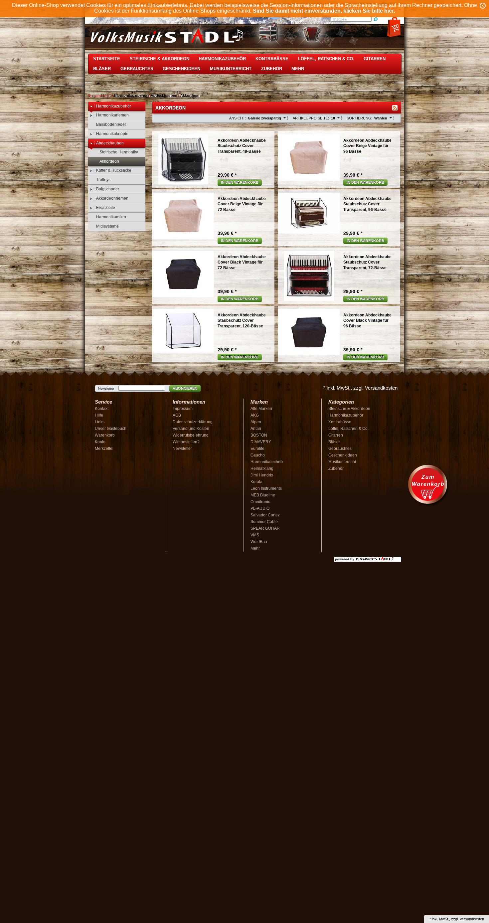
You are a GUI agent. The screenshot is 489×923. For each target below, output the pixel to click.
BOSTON (258, 435)
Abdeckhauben (164, 95)
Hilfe (99, 415)
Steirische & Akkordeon (159, 58)
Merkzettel (104, 448)
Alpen (255, 422)
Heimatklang (261, 468)
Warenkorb (105, 435)
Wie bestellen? (186, 442)
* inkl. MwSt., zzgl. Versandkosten (360, 388)
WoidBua (258, 541)
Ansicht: (237, 118)
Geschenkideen (181, 68)
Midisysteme (107, 226)
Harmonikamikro (111, 217)
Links (99, 422)
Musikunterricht (230, 68)
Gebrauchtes (136, 68)
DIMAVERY (260, 442)
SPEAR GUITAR (265, 528)
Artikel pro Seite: (311, 118)
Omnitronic (260, 501)
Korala (256, 481)
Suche (340, 19)
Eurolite (257, 448)
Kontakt (101, 408)
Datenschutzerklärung (193, 422)
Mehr (297, 68)
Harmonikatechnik (266, 462)
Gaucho (257, 455)
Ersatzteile (105, 207)
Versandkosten (472, 919)
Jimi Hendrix (261, 475)
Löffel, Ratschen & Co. (326, 58)
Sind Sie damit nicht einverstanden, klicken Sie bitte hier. (324, 11)
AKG (254, 415)
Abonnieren (185, 388)
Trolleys (103, 179)
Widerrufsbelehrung (191, 435)
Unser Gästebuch (110, 428)
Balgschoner (107, 189)
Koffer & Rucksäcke (113, 170)
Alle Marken (261, 408)
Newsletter (106, 388)
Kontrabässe (271, 58)
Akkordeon (190, 95)
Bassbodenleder (111, 124)
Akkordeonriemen (112, 198)
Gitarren (375, 58)
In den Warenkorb (239, 182)
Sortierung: (359, 118)
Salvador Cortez (265, 515)
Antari (255, 428)
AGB (177, 415)
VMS (254, 535)
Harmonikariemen (112, 115)
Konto (100, 442)
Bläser (102, 68)
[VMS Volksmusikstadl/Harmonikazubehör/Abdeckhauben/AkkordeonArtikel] (395, 107)
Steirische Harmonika (118, 152)
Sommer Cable (264, 521)
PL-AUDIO (259, 508)
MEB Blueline (262, 495)
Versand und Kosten (191, 428)
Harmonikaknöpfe (112, 133)
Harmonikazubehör (222, 58)
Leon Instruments (266, 488)
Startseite (106, 58)
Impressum (183, 408)
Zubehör (271, 68)
